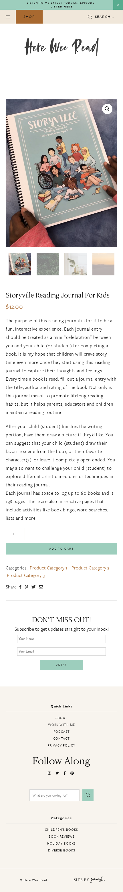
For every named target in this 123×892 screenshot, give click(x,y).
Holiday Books (61, 843)
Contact (61, 738)
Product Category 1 (48, 567)
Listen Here (62, 7)
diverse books (61, 850)
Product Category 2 (90, 567)
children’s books (61, 829)
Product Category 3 (26, 575)
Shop (29, 16)
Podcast (61, 731)
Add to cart (61, 548)
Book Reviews (62, 836)
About (61, 717)
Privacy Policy (61, 745)
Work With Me (61, 724)
